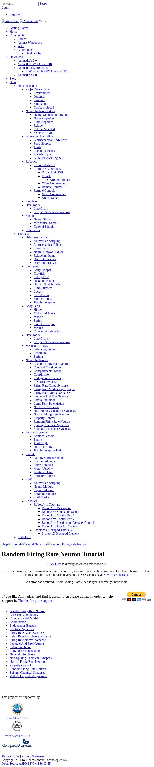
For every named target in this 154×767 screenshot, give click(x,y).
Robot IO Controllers (47, 168)
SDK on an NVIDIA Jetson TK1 (47, 71)
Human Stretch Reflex (48, 284)
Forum (22, 39)
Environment (42, 93)
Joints (37, 147)
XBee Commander (54, 183)
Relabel (38, 125)
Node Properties (44, 118)
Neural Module (43, 486)
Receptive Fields (44, 150)
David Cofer (34, 53)
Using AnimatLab (37, 237)
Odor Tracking (43, 446)
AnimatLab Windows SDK (35, 64)
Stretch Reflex (43, 298)
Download (16, 57)
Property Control (44, 418)
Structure (39, 100)
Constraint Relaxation (47, 331)
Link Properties (43, 122)
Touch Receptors (44, 302)
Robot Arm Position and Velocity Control (68, 522)
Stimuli (30, 215)
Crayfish (39, 273)
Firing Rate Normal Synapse (52, 392)
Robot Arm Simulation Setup (60, 511)
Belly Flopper (42, 270)
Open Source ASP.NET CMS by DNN (26, 763)
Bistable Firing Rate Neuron (51, 363)
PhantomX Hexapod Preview (60, 533)
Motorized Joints (44, 313)
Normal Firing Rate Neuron (51, 414)
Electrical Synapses (46, 382)
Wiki (21, 46)
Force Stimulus (43, 465)
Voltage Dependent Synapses (52, 428)
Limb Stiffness (43, 288)
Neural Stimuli (43, 219)
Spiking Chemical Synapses (51, 425)
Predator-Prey (42, 295)
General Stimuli (44, 226)
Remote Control (52, 187)
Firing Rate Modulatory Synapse (54, 389)
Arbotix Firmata (60, 179)
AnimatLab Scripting (47, 241)
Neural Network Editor (40, 111)
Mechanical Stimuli (46, 223)
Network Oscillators (46, 407)
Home (13, 31)
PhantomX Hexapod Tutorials (53, 530)
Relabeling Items (44, 255)
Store (13, 78)
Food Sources (42, 143)
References (33, 230)
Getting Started (19, 28)
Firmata (46, 176)
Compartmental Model (48, 371)
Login (5, 7)
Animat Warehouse (30, 42)
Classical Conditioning (48, 367)
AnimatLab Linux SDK (33, 67)
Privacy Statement (33, 756)
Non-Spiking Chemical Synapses (55, 410)
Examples (32, 266)
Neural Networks (37, 360)
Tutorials (23, 233)
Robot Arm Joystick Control (59, 526)
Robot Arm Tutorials (47, 504)
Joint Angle (41, 443)
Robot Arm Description (56, 508)
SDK (29, 479)
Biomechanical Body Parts (50, 140)
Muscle (38, 317)
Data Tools (33, 205)
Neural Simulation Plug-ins (51, 114)
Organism (40, 96)
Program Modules (45, 493)
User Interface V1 (45, 262)
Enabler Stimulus (44, 461)
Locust (38, 291)
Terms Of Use (10, 756)
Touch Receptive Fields (49, 450)
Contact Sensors (44, 436)
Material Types (43, 154)
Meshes (38, 327)
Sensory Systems (36, 432)
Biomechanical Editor (39, 136)
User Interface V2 (45, 259)
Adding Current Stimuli (49, 457)
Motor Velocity (43, 468)
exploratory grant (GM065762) (17, 736)
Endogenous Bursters (47, 378)
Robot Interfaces (44, 165)
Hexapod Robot (44, 280)
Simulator (32, 201)
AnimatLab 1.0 (27, 75)
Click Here (54, 564)
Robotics (31, 161)
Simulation (40, 104)
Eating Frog (41, 277)
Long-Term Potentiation (49, 403)
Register (15, 14)
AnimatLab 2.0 (27, 60)
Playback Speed (44, 107)
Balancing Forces (45, 349)
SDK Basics (41, 497)
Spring (38, 320)
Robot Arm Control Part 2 (58, 519)
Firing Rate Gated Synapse (51, 385)
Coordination (42, 374)
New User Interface (115, 574)
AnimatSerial (50, 197)
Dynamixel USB (52, 172)
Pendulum (40, 353)
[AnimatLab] (10, 21)
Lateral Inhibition (45, 400)
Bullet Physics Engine (48, 158)
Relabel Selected (44, 129)
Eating (38, 439)
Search (44, 3)
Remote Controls (44, 190)
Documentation (27, 85)
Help (13, 82)
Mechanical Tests (37, 345)
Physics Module (44, 490)
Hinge (38, 309)
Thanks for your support (35, 601)
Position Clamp (43, 472)
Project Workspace (37, 89)
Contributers (25, 49)
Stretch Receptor (44, 324)
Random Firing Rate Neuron (52, 421)
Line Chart (40, 208)
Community (17, 35)
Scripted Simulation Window (52, 212)
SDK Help (24, 537)
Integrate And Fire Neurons (51, 396)
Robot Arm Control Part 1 (58, 515)
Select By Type (43, 132)
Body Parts (33, 306)
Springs (38, 356)
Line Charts (41, 248)
